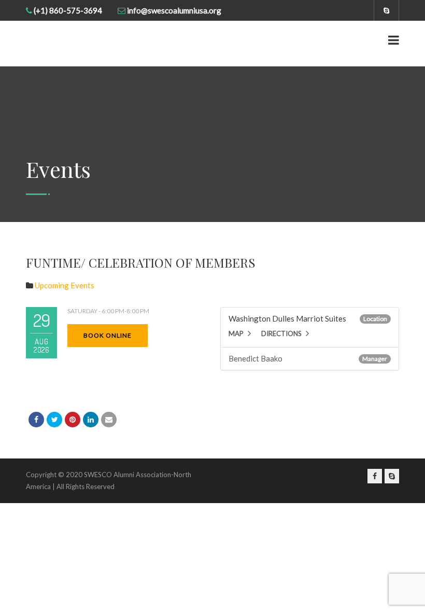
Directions (281, 333)
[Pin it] (72, 419)
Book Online (107, 335)
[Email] (109, 419)
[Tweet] (54, 419)
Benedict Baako (255, 358)
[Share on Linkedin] (90, 419)
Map (236, 333)
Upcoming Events (64, 285)
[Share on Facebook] (36, 419)
